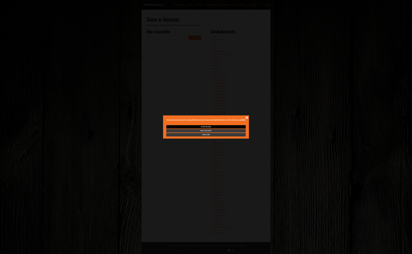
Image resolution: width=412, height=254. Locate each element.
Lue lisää (242, 120)
